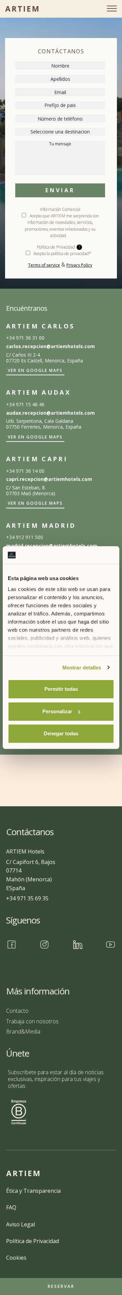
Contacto (17, 1010)
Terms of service (44, 265)
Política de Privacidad (32, 1241)
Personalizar (57, 711)
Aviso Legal (20, 1224)
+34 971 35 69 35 (27, 898)
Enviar (60, 190)
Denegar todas (61, 733)
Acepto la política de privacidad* (62, 253)
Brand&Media (23, 1031)
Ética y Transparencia (33, 1190)
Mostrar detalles (81, 667)
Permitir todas (61, 689)
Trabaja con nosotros (32, 1021)
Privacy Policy (79, 265)
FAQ (11, 1207)
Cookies (16, 1257)
